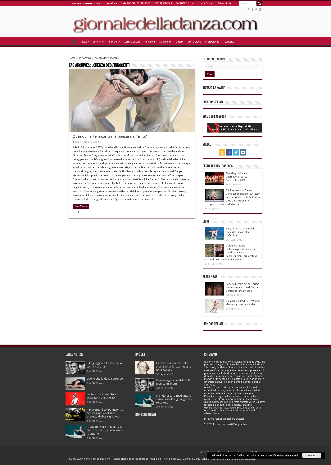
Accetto (311, 455)
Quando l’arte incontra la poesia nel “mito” (110, 136)
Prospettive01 (212, 41)
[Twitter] (256, 9)
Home (72, 57)
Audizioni (150, 41)
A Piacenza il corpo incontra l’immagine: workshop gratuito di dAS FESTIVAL (105, 413)
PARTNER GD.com (185, 3)
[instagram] (260, 9)
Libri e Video (194, 41)
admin (78, 142)
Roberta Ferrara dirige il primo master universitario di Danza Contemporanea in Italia (242, 287)
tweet (76, 212)
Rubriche (112, 41)
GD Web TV (165, 41)
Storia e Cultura (132, 41)
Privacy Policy (225, 3)
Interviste (98, 41)
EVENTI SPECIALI (163, 3)
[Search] (259, 3)
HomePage (111, 3)
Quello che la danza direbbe (105, 378)
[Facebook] (252, 9)
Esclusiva (229, 41)
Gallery (179, 41)
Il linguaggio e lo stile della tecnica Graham (104, 364)
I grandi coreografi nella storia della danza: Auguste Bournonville (173, 366)
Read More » (81, 206)
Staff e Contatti (206, 3)
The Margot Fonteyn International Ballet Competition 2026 (237, 177)
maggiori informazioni (286, 455)
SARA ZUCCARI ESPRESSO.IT (136, 3)
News (84, 41)
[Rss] (249, 9)
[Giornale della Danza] (165, 22)
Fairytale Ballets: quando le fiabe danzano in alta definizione (240, 232)
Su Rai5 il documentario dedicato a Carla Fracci (102, 395)
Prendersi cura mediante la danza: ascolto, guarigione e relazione (105, 430)
